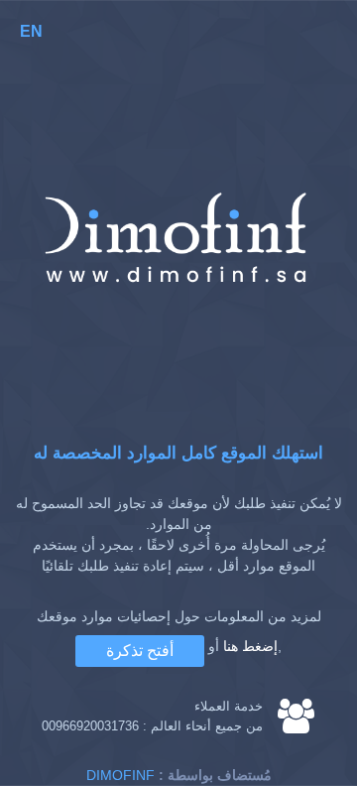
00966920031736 (90, 726)
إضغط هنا (250, 646)
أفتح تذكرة (140, 650)
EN (31, 31)
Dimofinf (120, 775)
